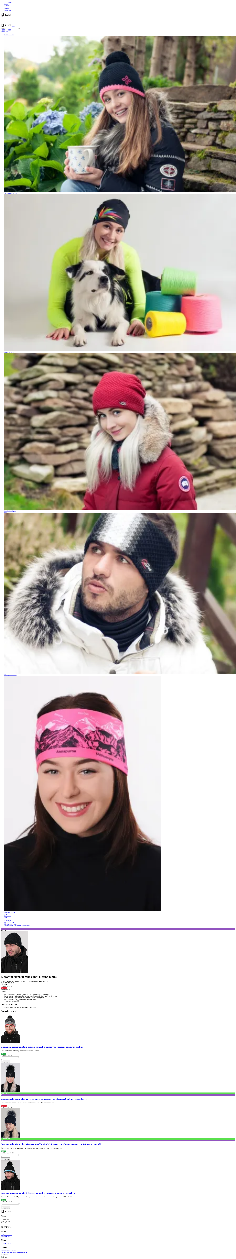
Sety (5, 917)
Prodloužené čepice (10, 511)
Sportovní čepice (9, 352)
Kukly (6, 914)
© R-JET (3, 1252)
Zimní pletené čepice (10, 193)
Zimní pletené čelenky (10, 675)
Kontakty (7, 5)
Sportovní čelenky (9, 912)
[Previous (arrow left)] (1, 1256)
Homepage (7, 920)
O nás (6, 4)
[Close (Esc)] (1, 1254)
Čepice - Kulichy (9, 35)
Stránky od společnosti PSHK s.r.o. (16, 1252)
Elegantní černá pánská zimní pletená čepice (17, 925)
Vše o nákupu (8, 2)
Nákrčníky (7, 916)
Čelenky (6, 512)
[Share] (3, 1254)
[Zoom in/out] (7, 1254)
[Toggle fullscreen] (5, 1254)
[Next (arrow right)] (3, 1256)
